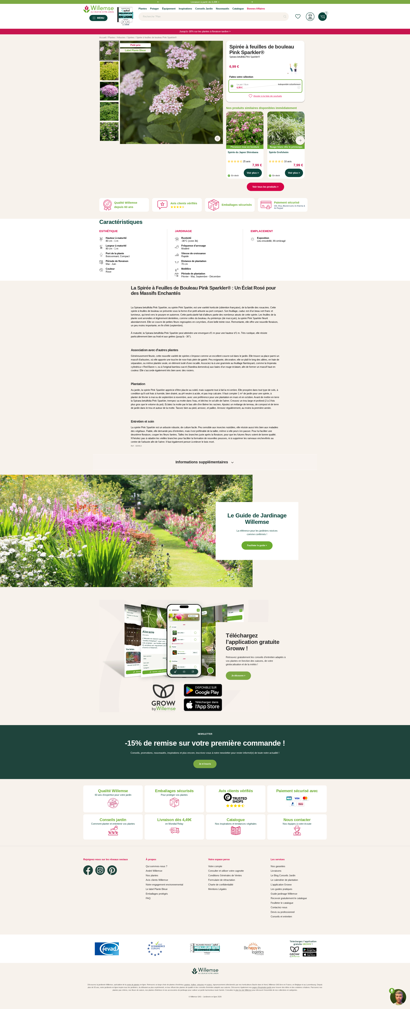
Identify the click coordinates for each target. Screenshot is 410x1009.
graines (187, 985)
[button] (200, 685)
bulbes (193, 985)
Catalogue (238, 8)
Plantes (143, 8)
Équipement (169, 8)
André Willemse (154, 870)
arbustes (200, 985)
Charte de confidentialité (220, 884)
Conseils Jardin (204, 8)
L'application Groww (281, 884)
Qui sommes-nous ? (156, 866)
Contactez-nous (279, 907)
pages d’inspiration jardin (261, 987)
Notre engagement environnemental (164, 884)
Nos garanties (278, 866)
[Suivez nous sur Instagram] (100, 870)
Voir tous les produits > (265, 186)
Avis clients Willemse (157, 880)
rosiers (209, 985)
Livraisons (276, 870)
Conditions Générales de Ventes (225, 875)
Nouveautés (222, 8)
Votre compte (215, 866)
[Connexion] (310, 16)
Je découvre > (238, 675)
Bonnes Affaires (256, 8)
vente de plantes (133, 985)
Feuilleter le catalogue (282, 902)
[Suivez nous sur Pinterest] (112, 870)
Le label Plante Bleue (157, 889)
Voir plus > (253, 172)
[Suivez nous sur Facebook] (88, 870)
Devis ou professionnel (283, 912)
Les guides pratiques (281, 889)
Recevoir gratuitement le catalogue (289, 898)
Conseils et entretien (281, 916)
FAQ (148, 898)
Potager (154, 8)
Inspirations (185, 8)
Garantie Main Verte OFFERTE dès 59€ (205, 2)
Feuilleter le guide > (257, 545)
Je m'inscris (205, 764)
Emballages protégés (157, 893)
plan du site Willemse (243, 990)
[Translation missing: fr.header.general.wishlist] (298, 16)
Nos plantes (152, 875)
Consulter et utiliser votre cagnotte (226, 870)
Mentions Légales (217, 889)
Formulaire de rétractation (221, 880)
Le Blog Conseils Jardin (283, 875)
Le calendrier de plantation (284, 880)
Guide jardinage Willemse (284, 893)
